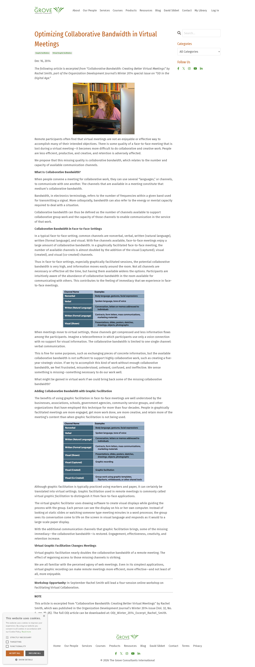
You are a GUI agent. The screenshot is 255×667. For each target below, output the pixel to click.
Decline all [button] (35, 653)
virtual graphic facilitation (62, 53)
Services (105, 10)
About (76, 10)
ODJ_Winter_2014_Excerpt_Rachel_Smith (138, 613)
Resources (146, 10)
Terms (185, 646)
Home (57, 646)
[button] (25, 659)
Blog (158, 10)
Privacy (197, 646)
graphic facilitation (42, 53)
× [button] (44, 616)
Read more (26, 631)
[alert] (25, 638)
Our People (90, 10)
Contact (187, 10)
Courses (118, 10)
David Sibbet (171, 10)
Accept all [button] (14, 653)
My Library (201, 10)
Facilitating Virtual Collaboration (57, 587)
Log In (215, 10)
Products (131, 10)
